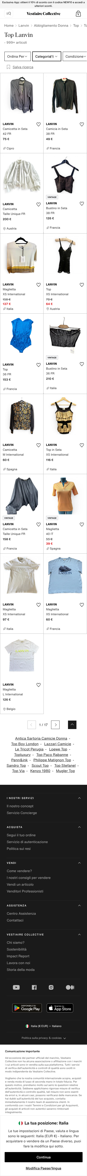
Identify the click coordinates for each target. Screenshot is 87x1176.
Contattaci (15, 920)
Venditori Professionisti (25, 891)
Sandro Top (16, 765)
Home (9, 25)
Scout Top (40, 765)
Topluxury (22, 754)
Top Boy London (25, 744)
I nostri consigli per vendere (29, 877)
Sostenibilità (16, 949)
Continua (44, 1157)
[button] (78, 14)
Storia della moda (21, 969)
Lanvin (23, 25)
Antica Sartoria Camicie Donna (41, 738)
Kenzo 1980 (40, 771)
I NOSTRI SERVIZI (20, 798)
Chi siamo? (15, 942)
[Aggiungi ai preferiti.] (38, 124)
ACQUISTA (15, 827)
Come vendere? (19, 870)
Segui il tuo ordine (21, 835)
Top (76, 25)
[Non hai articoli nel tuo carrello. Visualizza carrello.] (78, 14)
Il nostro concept (20, 806)
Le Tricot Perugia (29, 749)
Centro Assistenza (21, 913)
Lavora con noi (18, 962)
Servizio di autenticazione (27, 841)
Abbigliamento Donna (51, 25)
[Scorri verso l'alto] (72, 725)
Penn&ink (19, 760)
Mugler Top (65, 771)
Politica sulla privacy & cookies (41, 1038)
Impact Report (18, 956)
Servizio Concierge (22, 812)
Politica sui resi (19, 848)
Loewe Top (58, 749)
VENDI (11, 863)
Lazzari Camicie (57, 744)
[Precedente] (31, 725)
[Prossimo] (55, 725)
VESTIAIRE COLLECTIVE (25, 935)
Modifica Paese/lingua (43, 1168)
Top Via (18, 771)
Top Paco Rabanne (52, 754)
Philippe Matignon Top (52, 760)
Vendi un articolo (20, 884)
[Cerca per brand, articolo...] (8, 14)
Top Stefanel (65, 765)
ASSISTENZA (17, 905)
